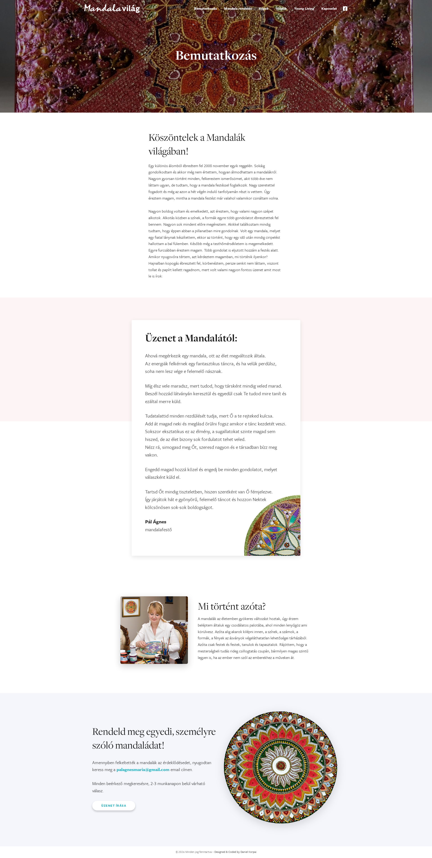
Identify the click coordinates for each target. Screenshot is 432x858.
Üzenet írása (113, 805)
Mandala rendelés (238, 8)
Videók (281, 8)
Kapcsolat (329, 8)
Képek (264, 8)
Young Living (304, 8)
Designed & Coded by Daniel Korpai (235, 852)
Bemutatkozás (205, 8)
